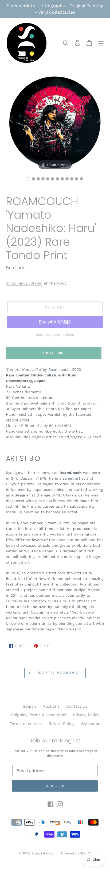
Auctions (51, 706)
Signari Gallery (43, 853)
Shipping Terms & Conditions (38, 714)
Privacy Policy (86, 714)
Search (29, 706)
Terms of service (26, 723)
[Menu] (101, 43)
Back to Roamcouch (59, 672)
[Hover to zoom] (55, 122)
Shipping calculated (24, 283)
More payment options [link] (55, 335)
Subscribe (90, 723)
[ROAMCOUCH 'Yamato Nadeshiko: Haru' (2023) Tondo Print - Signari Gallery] (28, 178)
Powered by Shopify (76, 853)
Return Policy (61, 723)
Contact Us (77, 706)
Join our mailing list (55, 740)
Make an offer (53, 354)
